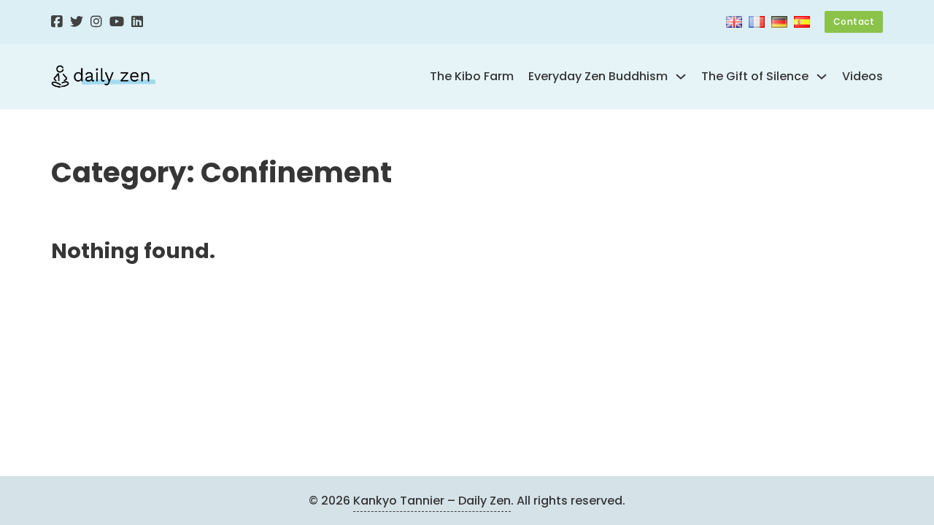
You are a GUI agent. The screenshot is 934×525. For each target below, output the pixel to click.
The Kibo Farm (472, 76)
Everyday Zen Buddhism (598, 76)
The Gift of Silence (754, 76)
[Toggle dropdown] (681, 76)
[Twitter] (76, 22)
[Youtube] (116, 22)
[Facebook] (57, 22)
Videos (862, 76)
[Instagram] (96, 22)
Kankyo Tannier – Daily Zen (432, 500)
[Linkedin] (137, 22)
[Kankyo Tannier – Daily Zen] (103, 76)
